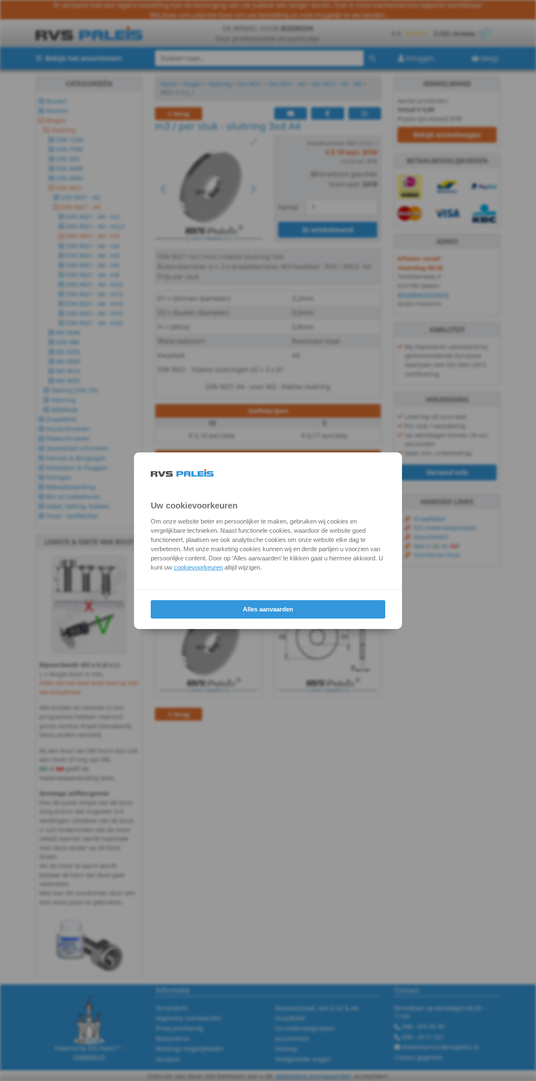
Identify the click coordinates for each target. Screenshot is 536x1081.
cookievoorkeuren (198, 567)
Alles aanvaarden (268, 609)
